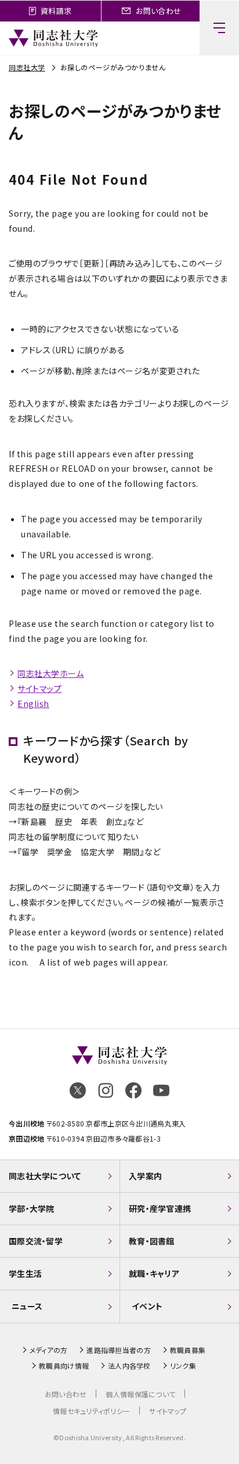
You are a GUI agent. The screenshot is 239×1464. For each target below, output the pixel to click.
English (33, 703)
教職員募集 (187, 1350)
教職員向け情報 (64, 1365)
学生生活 (25, 1273)
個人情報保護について (140, 1394)
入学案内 (145, 1176)
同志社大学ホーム (50, 673)
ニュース (27, 1306)
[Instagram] (105, 1090)
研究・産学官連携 (160, 1208)
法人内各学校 (129, 1365)
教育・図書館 (152, 1241)
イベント (147, 1306)
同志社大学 (27, 67)
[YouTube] (161, 1090)
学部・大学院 (32, 1208)
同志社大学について (45, 1176)
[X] (78, 1090)
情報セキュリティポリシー (91, 1411)
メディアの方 (49, 1350)
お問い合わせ (66, 1394)
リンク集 (183, 1365)
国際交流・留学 (36, 1241)
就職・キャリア (154, 1273)
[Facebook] (133, 1090)
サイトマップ (39, 688)
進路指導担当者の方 (118, 1350)
